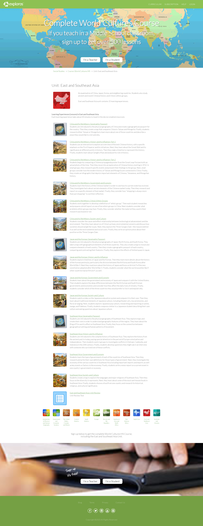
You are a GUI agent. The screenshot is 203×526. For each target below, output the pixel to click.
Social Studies (59, 71)
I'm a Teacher (90, 59)
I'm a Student (112, 59)
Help (183, 4)
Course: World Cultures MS (79, 71)
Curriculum (154, 4)
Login (192, 4)
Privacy (105, 502)
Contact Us (120, 502)
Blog (80, 502)
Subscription (171, 4)
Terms (91, 502)
